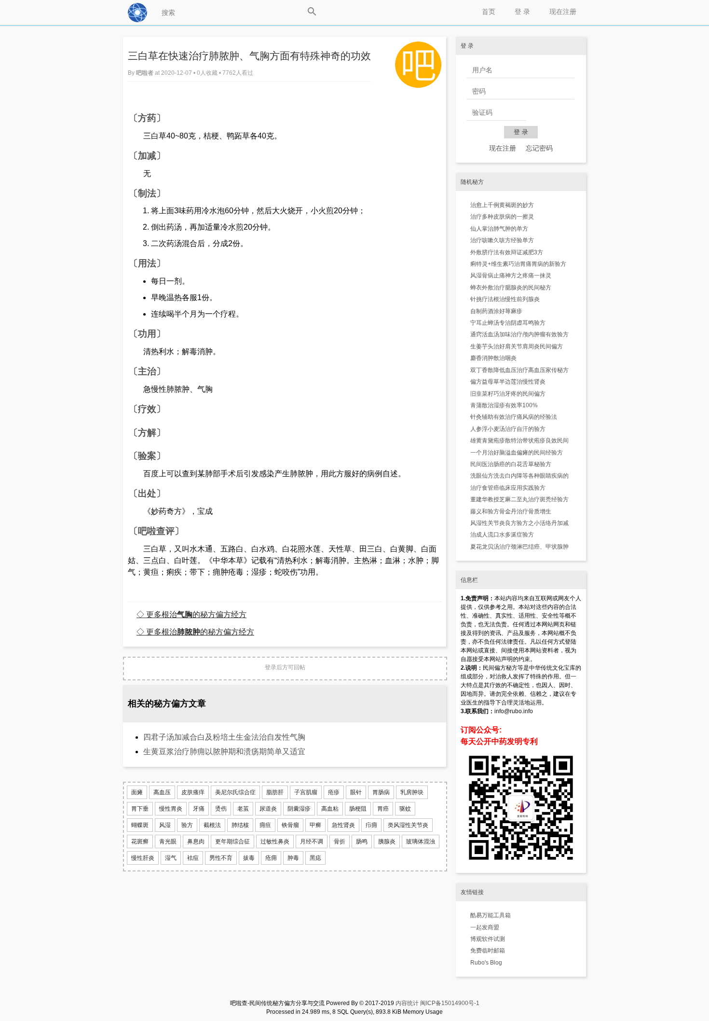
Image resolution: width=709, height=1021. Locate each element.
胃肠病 (381, 792)
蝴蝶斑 (140, 825)
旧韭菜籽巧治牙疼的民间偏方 (507, 393)
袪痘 (193, 858)
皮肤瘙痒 (193, 792)
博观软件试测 (487, 939)
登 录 (522, 11)
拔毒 (249, 858)
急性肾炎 (343, 825)
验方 (187, 825)
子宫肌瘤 (305, 792)
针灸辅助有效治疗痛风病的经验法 (513, 417)
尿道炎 (268, 808)
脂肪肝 (275, 792)
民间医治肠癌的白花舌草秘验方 (510, 464)
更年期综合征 (232, 841)
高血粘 (330, 808)
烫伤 (221, 808)
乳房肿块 (411, 792)
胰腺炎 (386, 841)
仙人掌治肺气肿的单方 (499, 228)
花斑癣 (140, 841)
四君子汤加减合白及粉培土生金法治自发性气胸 (224, 737)
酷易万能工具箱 (490, 915)
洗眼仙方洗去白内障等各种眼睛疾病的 (519, 475)
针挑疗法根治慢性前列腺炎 (505, 299)
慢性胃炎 (170, 808)
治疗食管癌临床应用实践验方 (507, 487)
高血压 (162, 792)
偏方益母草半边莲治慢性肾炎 (507, 381)
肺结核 (240, 825)
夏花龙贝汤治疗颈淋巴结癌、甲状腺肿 (519, 546)
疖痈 (371, 825)
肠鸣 (362, 841)
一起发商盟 (484, 927)
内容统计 (407, 1003)
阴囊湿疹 (299, 808)
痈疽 (265, 825)
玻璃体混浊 (420, 841)
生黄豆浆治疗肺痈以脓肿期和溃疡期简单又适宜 (224, 751)
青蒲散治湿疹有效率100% (504, 405)
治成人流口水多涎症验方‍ (502, 534)
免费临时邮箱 (487, 950)
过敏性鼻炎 (274, 841)
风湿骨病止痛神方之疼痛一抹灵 (510, 275)
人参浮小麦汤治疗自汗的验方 (507, 429)
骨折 (339, 841)
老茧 (243, 808)
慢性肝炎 (142, 858)
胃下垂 (140, 808)
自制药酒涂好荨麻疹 (496, 311)
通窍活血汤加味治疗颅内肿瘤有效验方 (519, 334)
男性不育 (220, 858)
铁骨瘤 (290, 825)
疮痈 (271, 858)
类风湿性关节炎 (408, 825)
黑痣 (315, 858)
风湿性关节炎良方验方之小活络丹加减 (519, 523)
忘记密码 (539, 148)
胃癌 (383, 808)
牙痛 (199, 808)
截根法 (212, 825)
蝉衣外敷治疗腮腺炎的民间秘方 (510, 287)
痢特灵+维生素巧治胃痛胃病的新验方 (518, 264)
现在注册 (562, 11)
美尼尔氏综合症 (235, 792)
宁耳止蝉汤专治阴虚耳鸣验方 (507, 322)
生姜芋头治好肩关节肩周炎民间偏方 (516, 346)
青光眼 (168, 841)
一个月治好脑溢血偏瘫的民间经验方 (516, 452)
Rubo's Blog (486, 962)
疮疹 (334, 792)
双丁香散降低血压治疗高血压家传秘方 (519, 370)
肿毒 (293, 858)
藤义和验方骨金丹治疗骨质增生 (510, 511)
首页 (488, 11)
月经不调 (311, 841)
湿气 (171, 858)
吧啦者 (145, 72)
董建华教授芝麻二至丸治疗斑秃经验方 (519, 499)
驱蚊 (405, 808)
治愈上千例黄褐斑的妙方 (502, 205)
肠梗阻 (358, 808)
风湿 (165, 825)
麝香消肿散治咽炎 (493, 358)
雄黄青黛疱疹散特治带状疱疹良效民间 (519, 440)
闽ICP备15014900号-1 (449, 1003)
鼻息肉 (196, 841)
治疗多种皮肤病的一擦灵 (502, 216)
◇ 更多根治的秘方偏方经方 (191, 614)
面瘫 (137, 792)
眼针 (356, 792)
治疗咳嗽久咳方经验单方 (502, 240)
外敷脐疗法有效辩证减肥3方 (506, 252)
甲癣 (315, 825)
